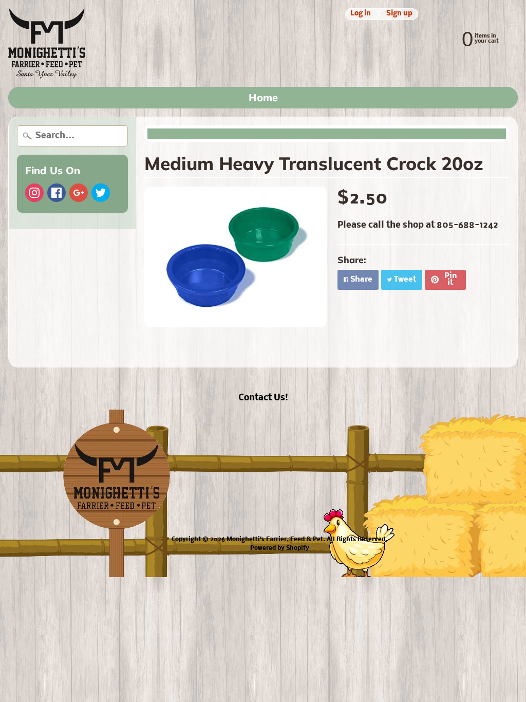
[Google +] (78, 192)
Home (263, 97)
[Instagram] (34, 192)
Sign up (399, 14)
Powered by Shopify (279, 548)
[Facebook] (56, 192)
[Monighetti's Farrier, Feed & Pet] (46, 43)
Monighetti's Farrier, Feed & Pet (275, 540)
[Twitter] (100, 192)
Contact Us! (263, 398)
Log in (360, 14)
